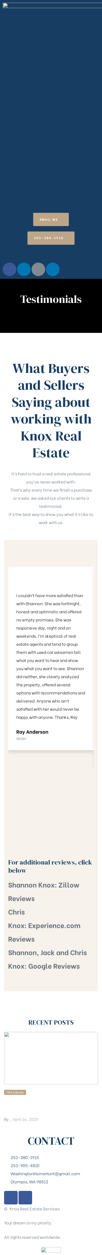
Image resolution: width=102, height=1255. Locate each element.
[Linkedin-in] (24, 269)
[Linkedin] (53, 269)
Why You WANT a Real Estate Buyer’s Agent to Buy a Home (48, 1105)
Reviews (21, 898)
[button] (51, 219)
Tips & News (15, 1092)
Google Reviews (54, 966)
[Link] (38, 269)
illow (71, 884)
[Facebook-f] (9, 269)
